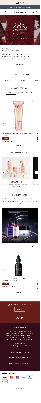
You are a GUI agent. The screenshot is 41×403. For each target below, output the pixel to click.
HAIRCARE (22, 80)
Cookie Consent (20, 343)
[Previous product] (3, 269)
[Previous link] (3, 172)
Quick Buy (18, 145)
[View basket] (36, 12)
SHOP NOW (20, 64)
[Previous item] (3, 123)
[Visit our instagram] (22, 318)
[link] (33, 12)
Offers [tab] (20, 93)
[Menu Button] (2, 12)
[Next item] (36, 123)
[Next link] (36, 172)
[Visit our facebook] (17, 318)
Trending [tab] (11, 93)
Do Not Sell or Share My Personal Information (19, 346)
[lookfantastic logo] (20, 12)
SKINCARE (7, 80)
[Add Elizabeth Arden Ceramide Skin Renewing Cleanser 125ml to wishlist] (32, 100)
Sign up (20, 309)
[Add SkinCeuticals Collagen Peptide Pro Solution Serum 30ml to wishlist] (32, 245)
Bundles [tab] (28, 93)
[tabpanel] (20, 123)
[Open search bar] (5, 12)
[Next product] (36, 269)
